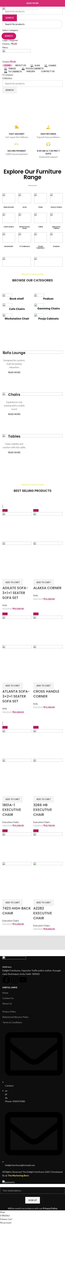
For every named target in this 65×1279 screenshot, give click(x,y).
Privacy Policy (50, 1208)
